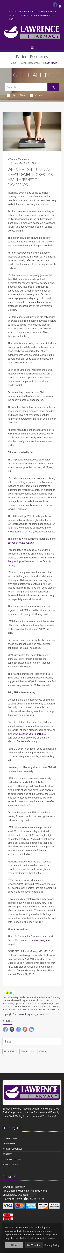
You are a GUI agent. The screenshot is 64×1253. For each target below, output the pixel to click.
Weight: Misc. (28, 1051)
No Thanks (33, 1245)
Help (26, 11)
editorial (12, 703)
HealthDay (25, 1014)
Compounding (10, 1138)
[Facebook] (55, 4)
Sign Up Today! (47, 15)
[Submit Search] (53, 87)
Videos (39, 95)
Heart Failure (10, 1051)
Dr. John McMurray (37, 302)
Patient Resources (30, 62)
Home (13, 62)
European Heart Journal (21, 542)
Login (12, 19)
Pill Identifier (39, 11)
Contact (7, 1154)
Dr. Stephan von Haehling (29, 733)
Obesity (43, 1051)
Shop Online (9, 1143)
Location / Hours (28, 15)
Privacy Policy (10, 1164)
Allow (14, 1245)
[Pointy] (60, 6)
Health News (19, 95)
